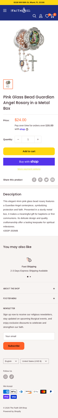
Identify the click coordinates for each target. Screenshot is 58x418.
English (8, 361)
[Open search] (34, 16)
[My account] (40, 16)
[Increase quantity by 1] (37, 139)
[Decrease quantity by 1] (18, 139)
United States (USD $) (32, 361)
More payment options (29, 169)
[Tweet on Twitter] (46, 179)
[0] (47, 16)
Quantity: (8, 139)
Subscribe (13, 345)
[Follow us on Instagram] (5, 376)
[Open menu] (4, 10)
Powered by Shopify (12, 411)
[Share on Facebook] (34, 179)
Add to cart (29, 151)
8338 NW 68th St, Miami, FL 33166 (29, 2)
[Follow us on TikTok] (11, 376)
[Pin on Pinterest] (40, 179)
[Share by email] (52, 179)
